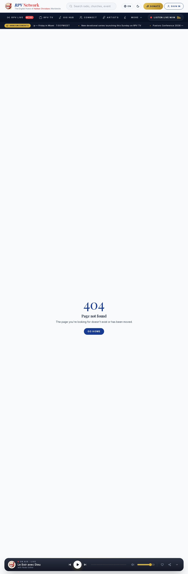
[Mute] (133, 565)
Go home (94, 331)
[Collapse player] (177, 565)
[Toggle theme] (138, 6)
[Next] (85, 565)
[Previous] (70, 565)
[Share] (170, 565)
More (135, 17)
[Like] (162, 565)
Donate (155, 6)
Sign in (175, 6)
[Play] (77, 565)
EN (129, 6)
